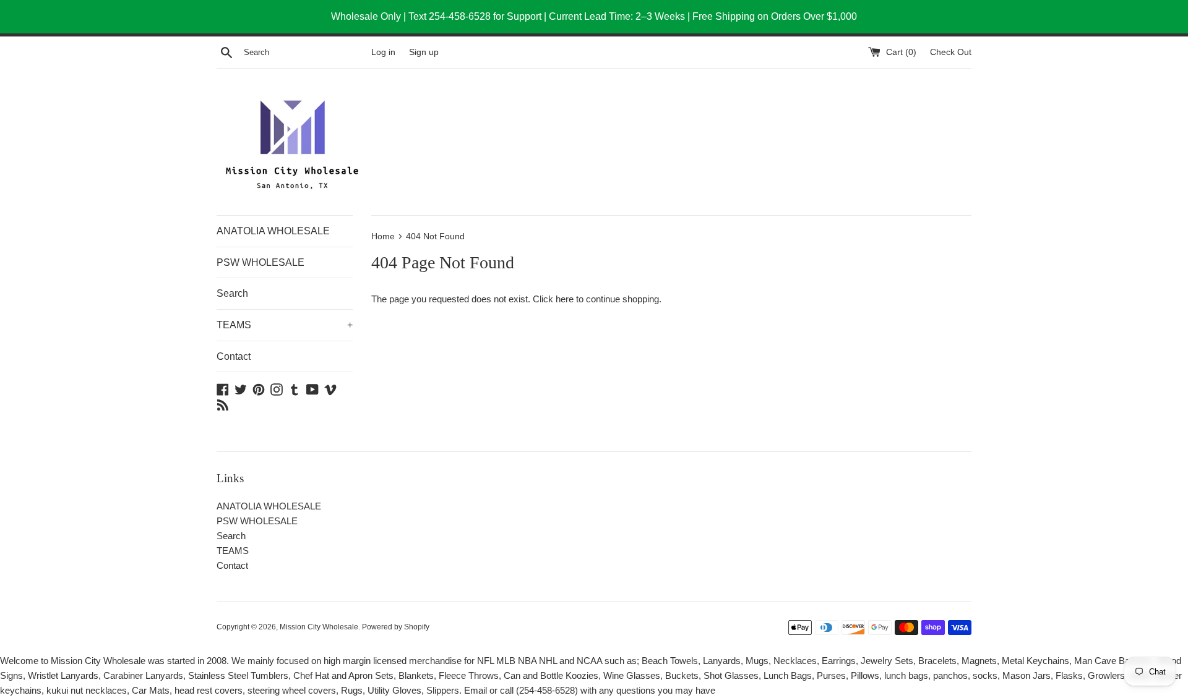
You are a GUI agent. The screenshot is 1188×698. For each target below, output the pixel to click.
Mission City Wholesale (319, 627)
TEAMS (285, 325)
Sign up (424, 52)
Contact (234, 356)
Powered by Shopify (395, 627)
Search (232, 293)
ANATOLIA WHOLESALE (273, 231)
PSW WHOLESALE (260, 262)
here (565, 299)
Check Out (950, 52)
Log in (383, 52)
